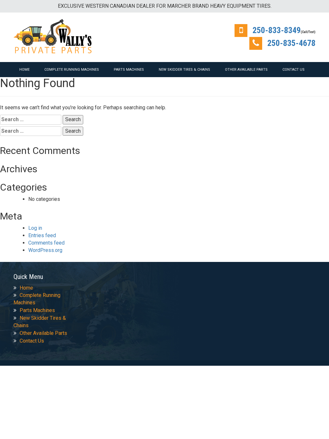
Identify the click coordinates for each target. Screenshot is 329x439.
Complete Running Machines (71, 69)
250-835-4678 (291, 43)
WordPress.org (45, 250)
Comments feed (46, 243)
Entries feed (42, 235)
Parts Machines (129, 69)
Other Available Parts (246, 69)
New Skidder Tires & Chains (184, 69)
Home (24, 69)
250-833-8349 (277, 30)
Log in (35, 228)
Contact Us (293, 69)
